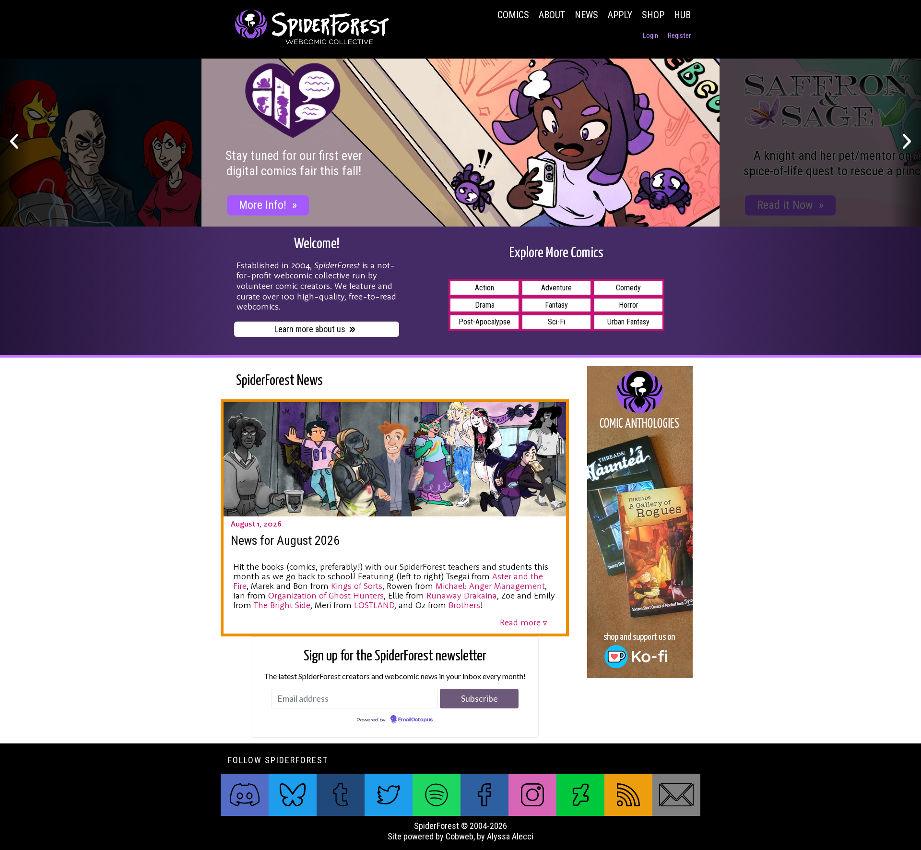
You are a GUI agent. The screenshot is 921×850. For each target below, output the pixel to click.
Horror (628, 305)
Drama (485, 305)
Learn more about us (309, 329)
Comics (513, 15)
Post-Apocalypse (484, 321)
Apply (620, 15)
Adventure (556, 287)
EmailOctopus (415, 720)
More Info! (268, 205)
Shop (653, 15)
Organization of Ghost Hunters (326, 595)
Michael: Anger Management (490, 585)
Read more (523, 622)
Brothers (464, 605)
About (552, 15)
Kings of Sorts (356, 585)
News (586, 15)
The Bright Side (282, 605)
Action (484, 287)
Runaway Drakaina (461, 595)
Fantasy (556, 305)
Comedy (628, 287)
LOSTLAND (374, 605)
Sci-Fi (556, 321)
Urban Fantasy (628, 321)
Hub (682, 15)
